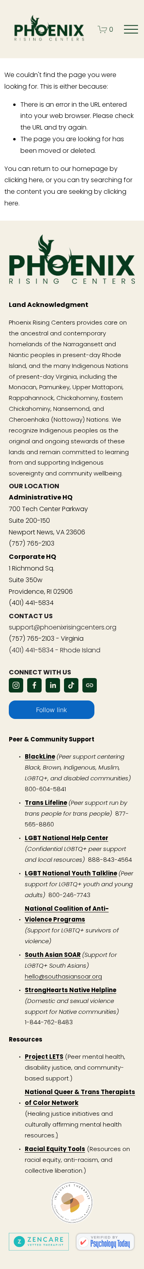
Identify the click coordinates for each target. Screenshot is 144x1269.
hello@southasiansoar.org (63, 976)
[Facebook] (34, 685)
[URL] (89, 685)
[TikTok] (71, 685)
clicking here (23, 180)
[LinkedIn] (53, 685)
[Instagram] (16, 685)
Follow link (51, 710)
